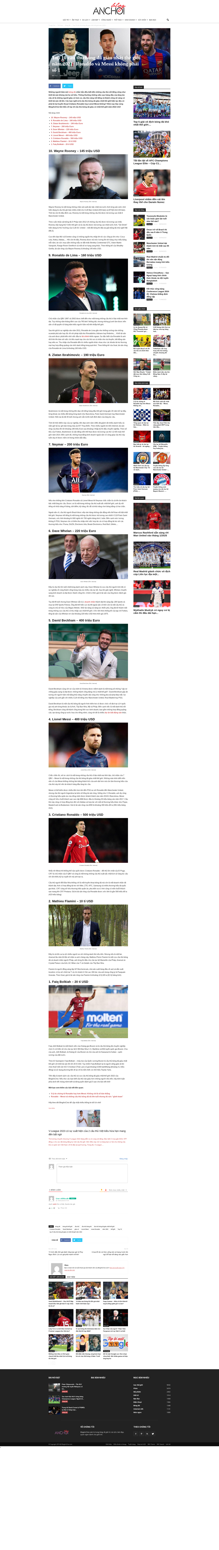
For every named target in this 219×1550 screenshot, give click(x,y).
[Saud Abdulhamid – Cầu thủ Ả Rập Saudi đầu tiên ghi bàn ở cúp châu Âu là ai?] (61, 1290)
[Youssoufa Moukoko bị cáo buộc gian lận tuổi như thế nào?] (139, 220)
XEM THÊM (71, 1277)
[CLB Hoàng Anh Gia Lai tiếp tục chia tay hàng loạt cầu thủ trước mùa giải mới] (162, 319)
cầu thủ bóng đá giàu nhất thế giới (104, 1226)
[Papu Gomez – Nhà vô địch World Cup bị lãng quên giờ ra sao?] (115, 1290)
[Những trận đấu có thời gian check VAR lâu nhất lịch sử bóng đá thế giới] (61, 1342)
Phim (135, 1388)
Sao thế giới (80, 1351)
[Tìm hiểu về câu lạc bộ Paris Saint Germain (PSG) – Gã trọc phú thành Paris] (142, 479)
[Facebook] (135, 1433)
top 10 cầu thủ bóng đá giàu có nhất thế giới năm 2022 (66, 1232)
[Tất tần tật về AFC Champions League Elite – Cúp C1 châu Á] (151, 144)
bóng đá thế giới (67, 1226)
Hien (66, 1265)
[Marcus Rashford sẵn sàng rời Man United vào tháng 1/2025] (151, 516)
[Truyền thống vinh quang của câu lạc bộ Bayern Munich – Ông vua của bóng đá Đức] (162, 479)
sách (55, 1204)
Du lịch (85, 20)
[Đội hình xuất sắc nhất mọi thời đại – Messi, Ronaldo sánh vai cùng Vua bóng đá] (162, 394)
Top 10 (120, 1229)
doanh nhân (90, 602)
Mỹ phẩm (137, 1392)
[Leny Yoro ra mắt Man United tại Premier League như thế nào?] (61, 1317)
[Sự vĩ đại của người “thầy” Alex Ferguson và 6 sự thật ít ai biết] (115, 1317)
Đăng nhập (123, 1159)
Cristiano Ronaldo (55, 1229)
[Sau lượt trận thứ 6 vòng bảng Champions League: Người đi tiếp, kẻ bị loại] (54, 1399)
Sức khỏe (142, 20)
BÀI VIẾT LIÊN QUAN (57, 1277)
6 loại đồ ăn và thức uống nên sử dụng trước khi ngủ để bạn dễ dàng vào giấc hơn (110, 1253)
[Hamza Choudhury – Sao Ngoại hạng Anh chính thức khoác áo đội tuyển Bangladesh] (139, 277)
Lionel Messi (85, 1229)
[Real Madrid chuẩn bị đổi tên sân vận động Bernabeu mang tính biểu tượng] (139, 261)
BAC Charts (151, 1444)
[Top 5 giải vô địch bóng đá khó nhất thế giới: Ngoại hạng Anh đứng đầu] (151, 105)
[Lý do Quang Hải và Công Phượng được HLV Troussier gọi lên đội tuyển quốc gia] (142, 319)
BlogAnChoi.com (86, 1432)
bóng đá (72, 92)
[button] (167, 20)
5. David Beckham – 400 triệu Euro (66, 132)
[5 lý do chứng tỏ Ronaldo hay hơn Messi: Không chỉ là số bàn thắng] (142, 394)
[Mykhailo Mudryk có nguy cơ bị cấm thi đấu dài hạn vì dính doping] (151, 593)
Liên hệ (168, 1444)
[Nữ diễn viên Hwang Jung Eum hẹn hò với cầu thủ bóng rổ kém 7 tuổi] (88, 1342)
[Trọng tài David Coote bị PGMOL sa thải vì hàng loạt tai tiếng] (54, 1410)
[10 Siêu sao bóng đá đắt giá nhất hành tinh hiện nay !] (88, 1290)
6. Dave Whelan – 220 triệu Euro (64, 129)
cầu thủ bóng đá (86, 1226)
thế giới (113, 1229)
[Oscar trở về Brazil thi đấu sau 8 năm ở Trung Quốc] (139, 234)
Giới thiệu (109, 1444)
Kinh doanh (130, 20)
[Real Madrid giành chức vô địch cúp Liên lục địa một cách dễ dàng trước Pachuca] (151, 555)
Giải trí (66, 20)
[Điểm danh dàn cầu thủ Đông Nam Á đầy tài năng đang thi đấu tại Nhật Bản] (162, 364)
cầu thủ (77, 1226)
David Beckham (67, 1229)
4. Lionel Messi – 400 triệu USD (64, 135)
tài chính (85, 336)
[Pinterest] (141, 1433)
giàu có (77, 1229)
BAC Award (160, 1444)
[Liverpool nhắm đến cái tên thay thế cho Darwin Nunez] (151, 182)
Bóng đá (62, 52)
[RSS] (147, 1433)
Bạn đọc (152, 20)
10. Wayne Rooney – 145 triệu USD (66, 118)
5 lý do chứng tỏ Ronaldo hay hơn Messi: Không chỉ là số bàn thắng (80, 1094)
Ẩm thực (75, 20)
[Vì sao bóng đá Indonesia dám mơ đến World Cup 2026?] (88, 1317)
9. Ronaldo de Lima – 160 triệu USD (66, 120)
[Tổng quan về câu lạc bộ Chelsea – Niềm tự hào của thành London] (142, 415)
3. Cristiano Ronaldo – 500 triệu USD (66, 138)
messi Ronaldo (95, 1229)
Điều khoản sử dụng (120, 1444)
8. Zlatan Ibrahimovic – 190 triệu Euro (67, 123)
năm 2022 (105, 1229)
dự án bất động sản (113, 713)
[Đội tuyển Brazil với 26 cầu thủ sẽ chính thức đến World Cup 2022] (142, 341)
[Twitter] (153, 1433)
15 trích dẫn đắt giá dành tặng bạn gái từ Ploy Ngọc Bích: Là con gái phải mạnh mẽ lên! (66, 1253)
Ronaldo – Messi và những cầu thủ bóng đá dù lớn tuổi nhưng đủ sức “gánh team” (87, 1097)
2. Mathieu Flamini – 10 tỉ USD (63, 141)
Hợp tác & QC (141, 1444)
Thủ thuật (106, 1351)
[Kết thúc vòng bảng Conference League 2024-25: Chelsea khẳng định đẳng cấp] (139, 293)
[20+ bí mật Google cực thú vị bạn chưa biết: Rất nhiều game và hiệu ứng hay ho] (115, 1342)
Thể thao (118, 20)
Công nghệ (106, 20)
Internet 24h (138, 1409)
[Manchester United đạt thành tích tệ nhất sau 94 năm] (139, 247)
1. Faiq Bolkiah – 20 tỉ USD (62, 144)
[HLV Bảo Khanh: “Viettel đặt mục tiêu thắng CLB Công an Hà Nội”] (142, 364)
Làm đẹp (94, 20)
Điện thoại (137, 1402)
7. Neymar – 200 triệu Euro (62, 126)
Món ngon (137, 1412)
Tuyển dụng (132, 1444)
